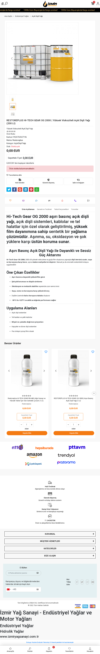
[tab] (28, 209)
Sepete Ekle (27, 433)
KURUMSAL (50, 534)
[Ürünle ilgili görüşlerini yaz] (37, 200)
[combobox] (9, 589)
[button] (12, 58)
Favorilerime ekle (15, 175)
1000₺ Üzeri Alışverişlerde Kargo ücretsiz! (35, 10)
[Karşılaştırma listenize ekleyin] (50, 200)
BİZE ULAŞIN (50, 556)
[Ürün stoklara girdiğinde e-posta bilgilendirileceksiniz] (63, 200)
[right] (94, 393)
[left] (6, 393)
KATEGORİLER (50, 548)
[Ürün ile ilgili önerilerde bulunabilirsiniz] (89, 200)
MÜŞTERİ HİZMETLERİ (50, 541)
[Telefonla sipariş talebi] (76, 200)
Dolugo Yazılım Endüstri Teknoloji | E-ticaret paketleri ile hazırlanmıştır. (50, 642)
